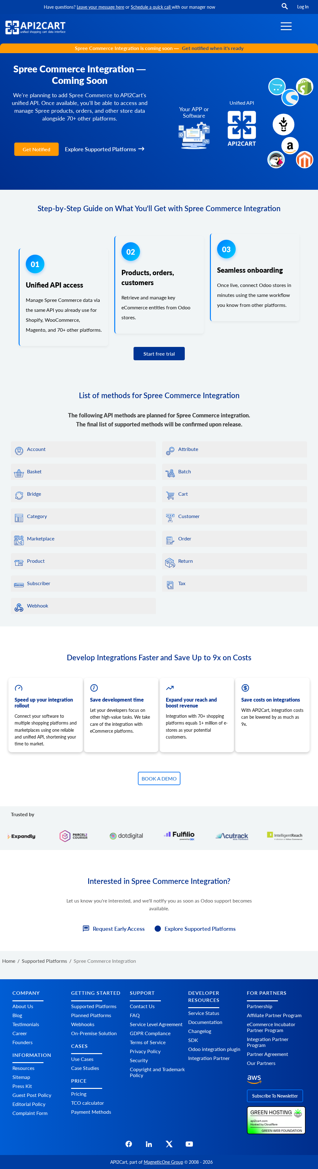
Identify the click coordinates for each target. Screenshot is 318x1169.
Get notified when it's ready (212, 48)
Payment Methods (91, 1112)
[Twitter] (169, 1146)
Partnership (259, 1006)
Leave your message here (100, 7)
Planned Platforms (91, 1015)
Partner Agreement (267, 1054)
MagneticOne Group (163, 1162)
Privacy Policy (145, 1051)
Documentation (205, 1022)
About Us (22, 1006)
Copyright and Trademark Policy (157, 1072)
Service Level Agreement (156, 1024)
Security (139, 1060)
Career (19, 1033)
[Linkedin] (149, 1146)
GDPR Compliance (150, 1033)
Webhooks (82, 1024)
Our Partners (261, 1063)
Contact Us (142, 1006)
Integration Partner (209, 1058)
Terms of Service (148, 1042)
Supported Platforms (93, 1006)
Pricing (78, 1094)
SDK (193, 1040)
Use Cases (82, 1059)
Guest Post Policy (31, 1095)
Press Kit (22, 1086)
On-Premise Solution (94, 1033)
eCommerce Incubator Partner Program (271, 1027)
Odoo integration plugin (214, 1049)
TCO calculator (87, 1103)
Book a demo (159, 778)
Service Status (203, 1013)
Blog (17, 1015)
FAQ (135, 1015)
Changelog (199, 1031)
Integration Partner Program (267, 1042)
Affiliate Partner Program (274, 1015)
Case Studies (85, 1068)
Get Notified (36, 149)
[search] (285, 9)
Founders (22, 1042)
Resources (23, 1068)
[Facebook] (129, 1146)
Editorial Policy (28, 1104)
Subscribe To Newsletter (275, 1095)
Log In (303, 6)
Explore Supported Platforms (100, 149)
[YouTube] (189, 1146)
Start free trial (159, 354)
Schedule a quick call (151, 7)
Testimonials (25, 1024)
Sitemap (21, 1077)
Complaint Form (30, 1113)
